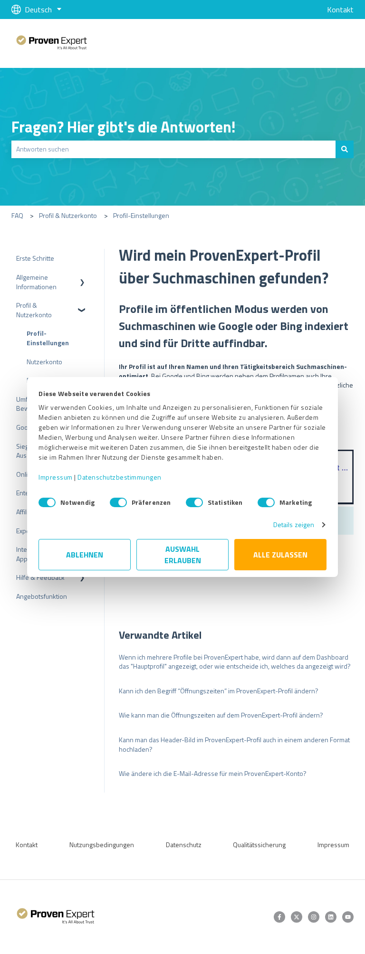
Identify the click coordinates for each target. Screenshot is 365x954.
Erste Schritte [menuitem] (35, 258)
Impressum (55, 477)
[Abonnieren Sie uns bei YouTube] (348, 917)
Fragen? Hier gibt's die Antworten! (123, 126)
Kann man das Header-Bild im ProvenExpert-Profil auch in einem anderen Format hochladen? (234, 744)
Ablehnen (84, 554)
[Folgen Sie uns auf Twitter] (296, 917)
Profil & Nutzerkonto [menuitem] (34, 310)
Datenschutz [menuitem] (184, 845)
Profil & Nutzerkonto (68, 215)
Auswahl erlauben (182, 554)
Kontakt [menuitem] (27, 845)
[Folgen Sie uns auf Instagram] (313, 917)
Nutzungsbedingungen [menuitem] (101, 845)
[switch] (118, 502)
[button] (82, 278)
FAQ (17, 215)
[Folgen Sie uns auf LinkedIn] (330, 917)
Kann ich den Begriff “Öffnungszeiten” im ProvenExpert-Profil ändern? (218, 691)
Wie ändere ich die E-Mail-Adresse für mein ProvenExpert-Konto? (213, 773)
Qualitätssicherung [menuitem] (259, 845)
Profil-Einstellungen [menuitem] (48, 338)
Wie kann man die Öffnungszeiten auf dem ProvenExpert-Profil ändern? (221, 715)
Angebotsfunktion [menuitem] (41, 596)
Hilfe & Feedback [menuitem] (40, 577)
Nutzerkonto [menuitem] (44, 362)
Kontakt (340, 9)
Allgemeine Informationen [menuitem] (36, 282)
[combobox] (173, 149)
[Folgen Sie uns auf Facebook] (279, 917)
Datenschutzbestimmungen (119, 477)
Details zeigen (293, 524)
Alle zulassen (280, 554)
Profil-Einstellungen (141, 215)
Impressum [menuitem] (333, 845)
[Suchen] (345, 149)
